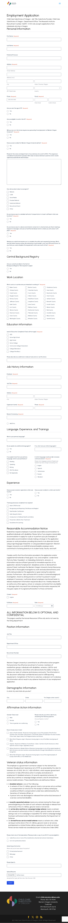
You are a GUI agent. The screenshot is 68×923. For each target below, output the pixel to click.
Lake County (13, 304)
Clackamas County (52, 287)
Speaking (12, 464)
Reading (12, 461)
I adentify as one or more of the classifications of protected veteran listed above (31, 838)
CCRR (11, 194)
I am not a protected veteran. (18, 841)
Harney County (14, 298)
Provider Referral (14, 200)
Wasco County (50, 316)
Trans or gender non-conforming (19, 723)
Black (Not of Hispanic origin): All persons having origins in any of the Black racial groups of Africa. (34, 740)
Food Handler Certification (17, 511)
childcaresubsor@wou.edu (50, 897)
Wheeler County (32, 318)
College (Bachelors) (15, 348)
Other (11, 209)
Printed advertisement (16, 851)
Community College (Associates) (19, 346)
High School (13, 340)
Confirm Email (52, 103)
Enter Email (38, 103)
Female (12, 720)
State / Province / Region (41, 84)
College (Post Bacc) (15, 351)
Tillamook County (33, 313)
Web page (12, 854)
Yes (11, 111)
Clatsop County (14, 290)
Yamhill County (51, 318)
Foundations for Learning (16, 522)
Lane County (31, 304)
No (10, 114)
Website (12, 192)
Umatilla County (51, 313)
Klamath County (51, 301)
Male (11, 717)
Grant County (50, 296)
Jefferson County (14, 301)
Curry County (32, 293)
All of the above (14, 470)
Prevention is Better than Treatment (20, 520)
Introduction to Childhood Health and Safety (22, 517)
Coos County (50, 290)
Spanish (40, 468)
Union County (13, 316)
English (39, 465)
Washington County (15, 318)
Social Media (13, 197)
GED (11, 334)
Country (37, 91)
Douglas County (14, 296)
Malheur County (32, 307)
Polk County (50, 310)
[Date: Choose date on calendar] (52, 606)
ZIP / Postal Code (11, 91)
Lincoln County (51, 304)
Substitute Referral (15, 203)
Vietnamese (41, 471)
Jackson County (51, 298)
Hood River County (33, 298)
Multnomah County (33, 310)
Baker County (13, 287)
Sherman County (14, 313)
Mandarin (40, 477)
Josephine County (33, 301)
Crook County (13, 293)
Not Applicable (14, 473)
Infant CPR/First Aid (15, 505)
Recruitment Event (15, 206)
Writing (12, 467)
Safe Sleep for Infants (16, 514)
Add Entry (12, 423)
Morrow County (14, 310)
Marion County (51, 307)
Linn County (13, 307)
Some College (14, 343)
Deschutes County (52, 293)
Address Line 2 (11, 77)
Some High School (15, 337)
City (8, 84)
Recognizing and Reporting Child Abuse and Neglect (24, 508)
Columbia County (33, 290)
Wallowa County (32, 316)
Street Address (11, 70)
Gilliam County (32, 296)
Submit (10, 883)
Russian (40, 474)
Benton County (32, 287)
